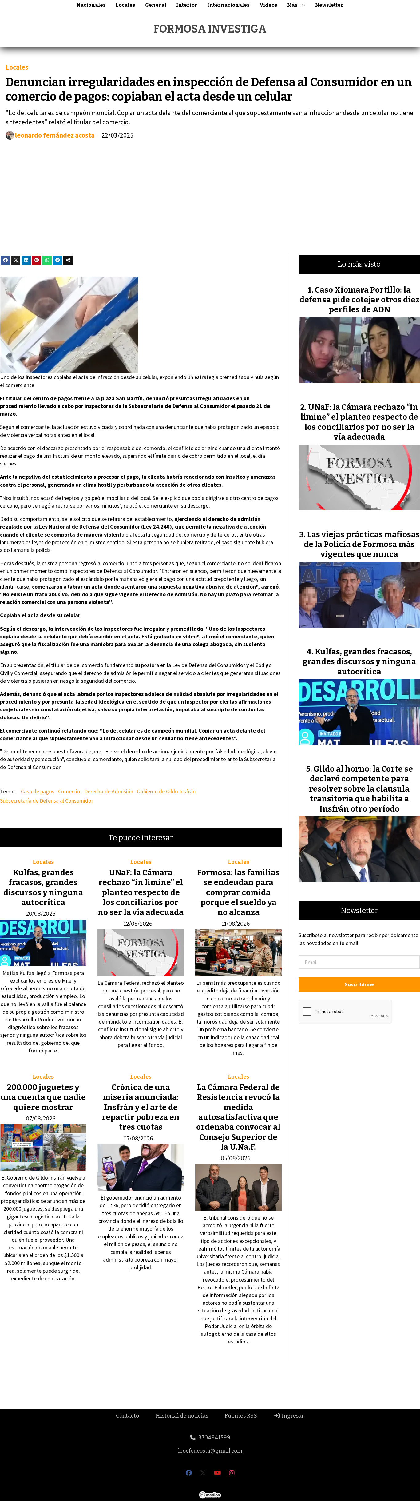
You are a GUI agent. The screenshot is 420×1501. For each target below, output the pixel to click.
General (155, 5)
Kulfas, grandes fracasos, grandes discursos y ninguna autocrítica (43, 887)
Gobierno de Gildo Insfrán (166, 791)
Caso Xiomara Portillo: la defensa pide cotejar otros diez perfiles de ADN (359, 300)
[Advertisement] (210, 204)
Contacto (127, 1415)
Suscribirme (359, 984)
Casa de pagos (37, 791)
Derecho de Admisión (108, 791)
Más (292, 5)
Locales (125, 5)
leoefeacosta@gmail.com (210, 1450)
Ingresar (292, 1415)
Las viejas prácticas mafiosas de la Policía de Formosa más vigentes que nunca (362, 544)
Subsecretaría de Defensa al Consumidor (46, 800)
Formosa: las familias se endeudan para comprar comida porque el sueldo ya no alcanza (238, 892)
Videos (268, 5)
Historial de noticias (182, 1415)
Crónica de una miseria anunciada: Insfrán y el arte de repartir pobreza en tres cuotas (141, 1107)
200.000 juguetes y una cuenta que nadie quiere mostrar (43, 1097)
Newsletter (329, 5)
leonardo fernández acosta (55, 135)
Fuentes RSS (241, 1415)
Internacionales (228, 5)
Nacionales (91, 5)
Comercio (69, 791)
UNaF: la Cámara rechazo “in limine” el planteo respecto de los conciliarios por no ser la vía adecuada (141, 892)
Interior (186, 5)
